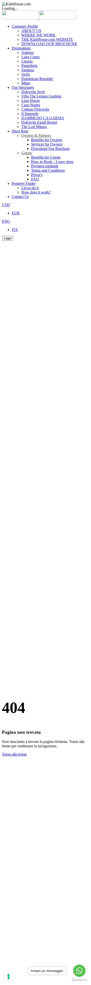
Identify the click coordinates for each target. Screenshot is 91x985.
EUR (16, 213)
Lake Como (30, 57)
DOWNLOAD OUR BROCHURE (49, 44)
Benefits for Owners (46, 140)
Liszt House (30, 100)
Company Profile (25, 26)
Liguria (27, 61)
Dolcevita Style (33, 92)
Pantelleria (29, 66)
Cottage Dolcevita (35, 109)
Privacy (37, 175)
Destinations (21, 48)
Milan (25, 83)
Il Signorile (29, 114)
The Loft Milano (34, 127)
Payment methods (44, 166)
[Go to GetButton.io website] (79, 980)
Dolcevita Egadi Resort (39, 122)
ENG (6, 221)
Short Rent (20, 131)
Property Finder (24, 183)
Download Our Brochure (50, 149)
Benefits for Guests (45, 157)
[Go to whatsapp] (79, 971)
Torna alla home (14, 754)
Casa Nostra (30, 105)
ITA (15, 230)
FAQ (35, 179)
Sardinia (27, 70)
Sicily (25, 74)
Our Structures (23, 87)
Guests (26, 153)
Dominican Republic (37, 79)
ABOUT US (31, 31)
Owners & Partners (36, 135)
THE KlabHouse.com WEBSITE (47, 39)
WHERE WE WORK (38, 35)
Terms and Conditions (48, 170)
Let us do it (30, 188)
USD (6, 205)
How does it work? (36, 192)
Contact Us (20, 197)
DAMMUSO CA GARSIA (42, 118)
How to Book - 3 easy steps (52, 162)
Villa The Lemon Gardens (41, 96)
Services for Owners (46, 144)
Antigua (27, 52)
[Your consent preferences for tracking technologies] (8, 976)
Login (7, 238)
